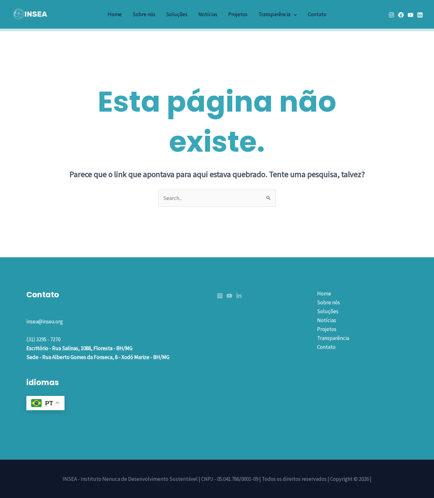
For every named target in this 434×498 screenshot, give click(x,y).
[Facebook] (401, 15)
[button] (293, 14)
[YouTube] (410, 15)
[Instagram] (391, 15)
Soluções (176, 14)
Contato (317, 14)
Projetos (238, 14)
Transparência (274, 14)
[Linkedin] (420, 15)
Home (115, 14)
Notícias (207, 14)
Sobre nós (143, 14)
